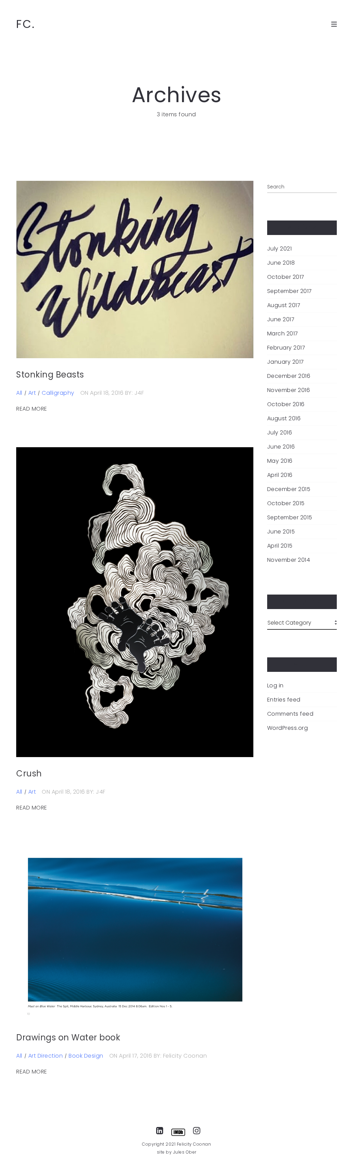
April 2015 (280, 545)
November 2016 (288, 390)
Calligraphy (58, 393)
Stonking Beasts (50, 374)
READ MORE (31, 409)
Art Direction (45, 1056)
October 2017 (285, 277)
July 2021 (279, 248)
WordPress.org (287, 728)
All (19, 393)
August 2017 (284, 305)
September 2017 (289, 291)
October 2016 (286, 404)
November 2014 (288, 560)
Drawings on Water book (68, 1037)
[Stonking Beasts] (134, 269)
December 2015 (289, 489)
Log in (275, 685)
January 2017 (285, 362)
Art (32, 393)
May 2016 (280, 461)
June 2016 (281, 446)
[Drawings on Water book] (134, 933)
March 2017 (282, 333)
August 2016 (284, 418)
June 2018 (281, 262)
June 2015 (281, 531)
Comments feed (290, 713)
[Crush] (134, 602)
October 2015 (286, 503)
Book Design (86, 1056)
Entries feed (284, 699)
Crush (29, 773)
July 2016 (279, 432)
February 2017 (286, 347)
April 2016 (280, 475)
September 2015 (289, 517)
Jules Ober (184, 1152)
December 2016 (289, 376)
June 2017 (281, 319)
